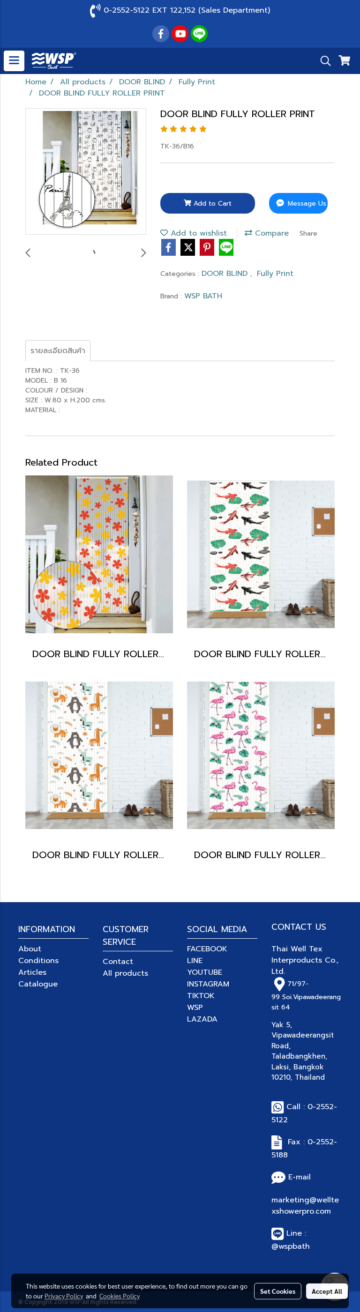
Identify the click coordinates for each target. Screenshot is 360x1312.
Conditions (38, 960)
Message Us (305, 203)
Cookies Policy (119, 1295)
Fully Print (275, 273)
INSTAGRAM (208, 984)
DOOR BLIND (226, 273)
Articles (32, 972)
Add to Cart (211, 203)
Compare (270, 233)
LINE (194, 960)
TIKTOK (201, 995)
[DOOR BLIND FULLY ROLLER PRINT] (86, 172)
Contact (118, 961)
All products (125, 973)
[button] (322, 61)
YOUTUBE (204, 972)
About (29, 949)
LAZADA (202, 1019)
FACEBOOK (207, 949)
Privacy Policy (64, 1295)
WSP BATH (203, 296)
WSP (195, 1007)
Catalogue (38, 984)
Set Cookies (277, 1291)
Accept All (327, 1291)
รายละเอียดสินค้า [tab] (57, 350)
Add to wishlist (197, 233)
